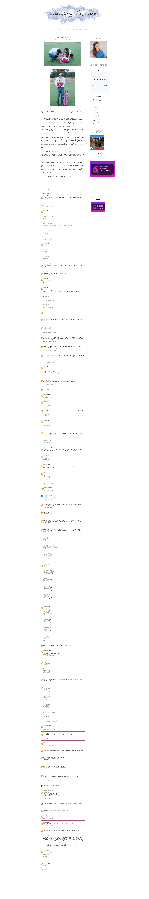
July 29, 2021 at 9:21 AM (48, 602)
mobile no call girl (46, 638)
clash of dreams (46, 396)
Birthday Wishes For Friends (48, 216)
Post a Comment (45, 869)
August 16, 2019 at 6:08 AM (48, 292)
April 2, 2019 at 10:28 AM (48, 206)
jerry (44, 815)
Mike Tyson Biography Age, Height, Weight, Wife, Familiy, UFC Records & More (58, 225)
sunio (44, 203)
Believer (45, 278)
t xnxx (44, 589)
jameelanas (45, 430)
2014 (93, 120)
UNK (44, 643)
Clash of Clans (46, 404)
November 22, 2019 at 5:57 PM (49, 384)
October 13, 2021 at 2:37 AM (49, 721)
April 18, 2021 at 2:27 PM (48, 499)
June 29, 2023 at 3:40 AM (48, 832)
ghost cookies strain (47, 711)
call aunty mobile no (47, 593)
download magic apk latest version (57, 291)
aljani (44, 755)
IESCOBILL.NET (61, 795)
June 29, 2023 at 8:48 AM (48, 846)
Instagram (53, 184)
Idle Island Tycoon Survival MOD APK (50, 778)
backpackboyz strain (47, 543)
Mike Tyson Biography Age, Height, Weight (51, 227)
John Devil (45, 822)
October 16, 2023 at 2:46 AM (49, 858)
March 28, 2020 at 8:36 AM (48, 391)
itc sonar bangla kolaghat (47, 617)
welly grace (45, 527)
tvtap (44, 312)
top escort (45, 629)
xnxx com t (45, 581)
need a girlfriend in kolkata (48, 596)
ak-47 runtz (45, 700)
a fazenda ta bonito (46, 654)
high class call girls (46, 574)
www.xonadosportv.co (61, 679)
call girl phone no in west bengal (49, 571)
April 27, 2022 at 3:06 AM (48, 780)
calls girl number (46, 610)
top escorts (45, 576)
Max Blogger (45, 243)
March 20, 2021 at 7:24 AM (48, 490)
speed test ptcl (46, 459)
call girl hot (45, 582)
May (94, 112)
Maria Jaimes (45, 464)
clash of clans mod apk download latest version (52, 367)
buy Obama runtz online (47, 536)
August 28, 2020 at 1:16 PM (48, 416)
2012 (93, 123)
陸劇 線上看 (55, 810)
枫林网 (63, 823)
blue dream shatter (46, 548)
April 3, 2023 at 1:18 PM (48, 818)
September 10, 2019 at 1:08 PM (49, 314)
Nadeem (45, 210)
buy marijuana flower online (48, 551)
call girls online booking (47, 615)
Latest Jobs (45, 496)
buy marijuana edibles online (48, 555)
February (95, 116)
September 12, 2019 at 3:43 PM (49, 332)
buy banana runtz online (47, 531)
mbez (44, 472)
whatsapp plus (46, 854)
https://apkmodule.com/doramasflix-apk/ (50, 758)
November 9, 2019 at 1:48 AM (49, 375)
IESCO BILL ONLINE (47, 790)
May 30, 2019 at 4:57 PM (48, 260)
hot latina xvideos (46, 612)
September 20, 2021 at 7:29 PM (49, 674)
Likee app (65, 319)
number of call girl (46, 619)
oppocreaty (45, 861)
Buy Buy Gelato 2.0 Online (48, 476)
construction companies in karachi (49, 442)
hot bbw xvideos (46, 592)
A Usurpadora (45, 728)
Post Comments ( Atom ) (50, 877)
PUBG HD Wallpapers (47, 218)
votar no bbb (48, 743)
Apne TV (45, 733)
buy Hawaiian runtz (46, 538)
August (95, 107)
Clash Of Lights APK (63, 273)
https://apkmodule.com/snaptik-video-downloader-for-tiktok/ (54, 767)
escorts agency (46, 595)
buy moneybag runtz (47, 532)
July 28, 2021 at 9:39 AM (48, 560)
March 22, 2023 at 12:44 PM (48, 805)
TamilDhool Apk (46, 414)
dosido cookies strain (47, 705)
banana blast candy (46, 556)
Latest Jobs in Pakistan (47, 495)
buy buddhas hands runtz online (49, 535)
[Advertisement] (97, 221)
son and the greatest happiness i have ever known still (52, 125)
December (96, 100)
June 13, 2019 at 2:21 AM (48, 268)
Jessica (44, 195)
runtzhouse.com (46, 662)
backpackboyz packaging (47, 541)
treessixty (45, 749)
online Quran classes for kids (76, 450)
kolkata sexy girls (46, 611)
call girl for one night (47, 597)
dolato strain (45, 699)
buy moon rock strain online (48, 554)
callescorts (45, 580)
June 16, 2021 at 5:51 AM (48, 515)
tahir (44, 784)
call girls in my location (47, 594)
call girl (44, 634)
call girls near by (46, 620)
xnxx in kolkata (46, 637)
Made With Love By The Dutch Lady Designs (74, 893)
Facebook (58, 184)
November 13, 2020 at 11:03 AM (49, 461)
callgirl (44, 614)
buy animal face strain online (48, 544)
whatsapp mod (46, 864)
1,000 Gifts (98, 132)
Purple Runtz (45, 750)
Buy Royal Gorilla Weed (47, 479)
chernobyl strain (46, 665)
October (95, 104)
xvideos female (46, 578)
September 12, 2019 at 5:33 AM (49, 322)
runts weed (45, 708)
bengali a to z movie (47, 635)
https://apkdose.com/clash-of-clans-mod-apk (51, 373)
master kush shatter (47, 549)
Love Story (71, 29)
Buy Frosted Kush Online (47, 478)
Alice (44, 317)
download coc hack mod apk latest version (51, 372)
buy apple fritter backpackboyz (49, 545)
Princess (45, 494)
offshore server (46, 389)
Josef (44, 354)
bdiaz (44, 660)
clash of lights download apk (51, 348)
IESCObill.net (45, 796)
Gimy (47, 817)
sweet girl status (46, 335)
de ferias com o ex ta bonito (48, 655)
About (64, 29)
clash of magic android (47, 328)
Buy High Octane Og (47, 475)
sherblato (45, 703)
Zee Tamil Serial (68, 520)
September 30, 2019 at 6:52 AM (49, 350)
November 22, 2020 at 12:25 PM (49, 468)
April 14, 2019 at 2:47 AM (48, 239)
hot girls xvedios (46, 633)
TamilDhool (45, 420)
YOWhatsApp (45, 865)
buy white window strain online (49, 553)
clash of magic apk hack (47, 382)
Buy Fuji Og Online (46, 480)
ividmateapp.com (46, 247)
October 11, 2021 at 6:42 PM (49, 712)
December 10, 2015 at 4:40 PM (49, 200)
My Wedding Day (98, 130)
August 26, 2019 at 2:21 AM (48, 300)
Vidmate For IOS (46, 245)
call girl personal (46, 631)
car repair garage (74, 355)
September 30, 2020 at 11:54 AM (49, 444)
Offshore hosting (46, 387)
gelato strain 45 (46, 707)
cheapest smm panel (47, 256)
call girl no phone (46, 623)
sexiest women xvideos (47, 622)
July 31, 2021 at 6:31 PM (48, 647)
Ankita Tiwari (45, 564)
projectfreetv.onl (46, 856)
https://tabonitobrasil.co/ (67, 645)
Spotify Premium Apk (47, 251)
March (95, 115)
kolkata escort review (47, 618)
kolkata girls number (47, 588)
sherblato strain (46, 697)
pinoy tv (44, 366)
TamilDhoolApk (46, 415)
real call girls (45, 600)
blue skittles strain (46, 671)
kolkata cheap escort (47, 613)
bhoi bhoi (45, 311)
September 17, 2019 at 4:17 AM (49, 341)
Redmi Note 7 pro (46, 305)
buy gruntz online (46, 537)
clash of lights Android (47, 327)
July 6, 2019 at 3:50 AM (47, 274)
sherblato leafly (46, 706)
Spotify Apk (45, 249)
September (96, 105)
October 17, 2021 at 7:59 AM (49, 729)
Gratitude (78, 29)
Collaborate (86, 29)
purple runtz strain (46, 663)
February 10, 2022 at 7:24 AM (49, 752)
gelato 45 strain (46, 668)
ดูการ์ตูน (57, 720)
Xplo (44, 518)
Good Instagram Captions (48, 214)
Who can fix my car (46, 358)
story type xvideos (46, 636)
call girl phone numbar (47, 587)
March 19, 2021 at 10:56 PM (48, 483)
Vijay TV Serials (46, 409)
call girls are (45, 625)
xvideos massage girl (47, 579)
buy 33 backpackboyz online (48, 540)
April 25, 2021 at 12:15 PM (48, 507)
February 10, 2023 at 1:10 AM (49, 787)
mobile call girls (46, 601)
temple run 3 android (47, 330)
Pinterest (63, 184)
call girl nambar (46, 569)
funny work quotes (53, 466)
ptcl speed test (46, 458)
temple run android (46, 329)
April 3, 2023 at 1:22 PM (48, 825)
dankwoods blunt (46, 670)
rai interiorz (45, 437)
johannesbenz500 (46, 487)
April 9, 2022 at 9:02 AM (48, 770)
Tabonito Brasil (46, 650)
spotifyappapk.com (46, 254)
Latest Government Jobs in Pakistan (50, 497)
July (94, 108)
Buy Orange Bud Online (47, 474)
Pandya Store (59, 785)
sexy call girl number (47, 586)
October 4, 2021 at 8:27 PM (48, 682)
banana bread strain (46, 672)
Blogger (75, 889)
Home (59, 29)
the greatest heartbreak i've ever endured (56, 122)
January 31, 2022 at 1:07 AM (48, 745)
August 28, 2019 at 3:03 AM (48, 307)
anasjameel (45, 455)
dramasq (45, 802)
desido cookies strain (47, 669)
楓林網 (47, 803)
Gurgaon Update (46, 263)
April (94, 113)
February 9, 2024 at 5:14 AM (48, 867)
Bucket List (98, 131)
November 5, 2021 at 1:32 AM (49, 738)
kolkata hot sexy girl (47, 565)
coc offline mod (46, 380)
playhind (45, 773)
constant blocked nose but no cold (49, 281)
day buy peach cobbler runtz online (49, 533)
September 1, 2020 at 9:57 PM (49, 427)
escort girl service (46, 630)
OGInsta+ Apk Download (48, 223)
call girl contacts (46, 621)
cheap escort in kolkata (47, 570)
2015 (93, 99)
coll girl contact (46, 628)
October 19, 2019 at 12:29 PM (49, 362)
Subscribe (68, 184)
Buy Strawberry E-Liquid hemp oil (49, 265)
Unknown (45, 271)
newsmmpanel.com (46, 258)
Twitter (48, 184)
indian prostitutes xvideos (48, 607)
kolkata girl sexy (46, 598)
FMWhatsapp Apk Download (48, 221)
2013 (93, 122)
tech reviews (45, 829)
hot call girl (45, 566)
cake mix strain (46, 698)
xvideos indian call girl (47, 590)
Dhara (44, 742)
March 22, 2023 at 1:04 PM (48, 811)
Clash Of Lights (55, 205)
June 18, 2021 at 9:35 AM (48, 524)
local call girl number (47, 627)
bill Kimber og (45, 539)
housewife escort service (48, 572)
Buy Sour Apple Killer (47, 477)
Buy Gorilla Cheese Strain (48, 482)
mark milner (45, 503)
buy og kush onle (46, 552)
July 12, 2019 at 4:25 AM (48, 283)
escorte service (46, 585)
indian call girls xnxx (47, 577)
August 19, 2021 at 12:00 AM (49, 657)
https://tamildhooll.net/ (47, 425)
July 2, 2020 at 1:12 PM (47, 405)
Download (45, 299)
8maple (44, 808)
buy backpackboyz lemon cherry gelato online (51, 547)
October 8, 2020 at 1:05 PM (48, 452)
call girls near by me (47, 568)
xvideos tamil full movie (47, 573)
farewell (46, 189)
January (95, 118)
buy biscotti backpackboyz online (49, 546)
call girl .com (45, 626)
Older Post (83, 875)
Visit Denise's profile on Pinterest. (96, 156)
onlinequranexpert (46, 447)
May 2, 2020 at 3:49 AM (47, 397)
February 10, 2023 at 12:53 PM (49, 798)
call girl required (46, 584)
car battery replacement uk (48, 360)
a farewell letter (99, 102)
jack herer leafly (46, 664)
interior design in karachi (47, 440)
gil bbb (80, 743)
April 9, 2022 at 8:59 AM (48, 761)
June (94, 110)
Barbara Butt (45, 394)
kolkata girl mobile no (47, 609)
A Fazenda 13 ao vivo (78, 679)
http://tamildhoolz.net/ (47, 513)
